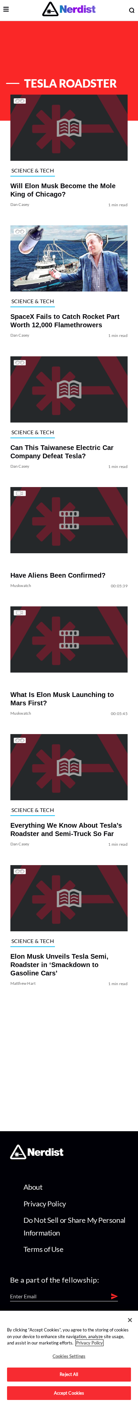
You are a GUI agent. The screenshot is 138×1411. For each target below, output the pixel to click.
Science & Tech (32, 170)
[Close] (130, 1320)
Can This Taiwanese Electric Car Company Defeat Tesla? (62, 452)
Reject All (69, 1374)
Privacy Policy (44, 1203)
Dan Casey (19, 204)
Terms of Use (43, 1249)
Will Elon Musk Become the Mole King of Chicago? (63, 190)
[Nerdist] (68, 10)
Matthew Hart (23, 983)
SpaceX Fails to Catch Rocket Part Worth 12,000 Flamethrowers (65, 321)
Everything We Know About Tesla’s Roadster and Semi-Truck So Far (66, 830)
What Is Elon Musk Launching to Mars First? (62, 699)
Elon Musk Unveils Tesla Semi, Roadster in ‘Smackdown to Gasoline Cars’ (59, 965)
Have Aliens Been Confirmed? (58, 575)
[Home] (36, 1157)
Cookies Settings (69, 1356)
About (33, 1186)
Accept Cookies (69, 1393)
